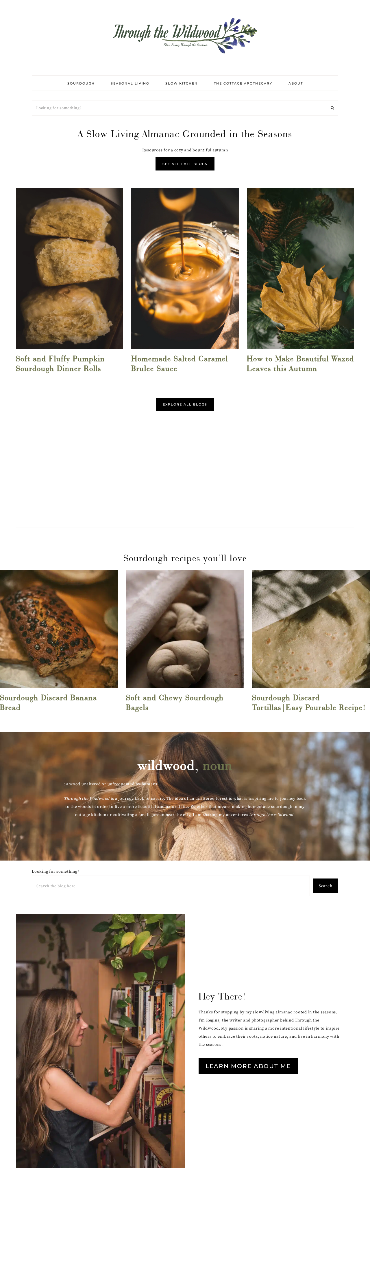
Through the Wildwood (185, 34)
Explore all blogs (185, 404)
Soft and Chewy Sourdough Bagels (175, 702)
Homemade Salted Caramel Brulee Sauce (179, 363)
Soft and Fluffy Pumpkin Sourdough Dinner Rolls (60, 363)
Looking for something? (55, 871)
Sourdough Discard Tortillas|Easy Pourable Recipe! (309, 702)
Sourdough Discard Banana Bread (48, 702)
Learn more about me (248, 1066)
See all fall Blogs (185, 164)
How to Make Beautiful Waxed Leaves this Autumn (300, 363)
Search (325, 886)
